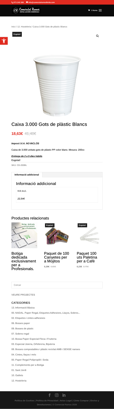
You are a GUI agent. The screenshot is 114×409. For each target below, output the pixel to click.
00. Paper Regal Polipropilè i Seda (29, 360)
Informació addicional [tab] (27, 174)
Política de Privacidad (47, 400)
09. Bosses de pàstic (22, 328)
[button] (4, 41)
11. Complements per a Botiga (27, 365)
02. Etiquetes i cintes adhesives (28, 318)
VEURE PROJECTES (23, 294)
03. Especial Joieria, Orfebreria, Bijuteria (33, 344)
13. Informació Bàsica (23, 307)
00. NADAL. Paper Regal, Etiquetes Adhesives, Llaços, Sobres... (45, 313)
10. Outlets (17, 375)
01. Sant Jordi (18, 370)
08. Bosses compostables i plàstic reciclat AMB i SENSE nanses (45, 349)
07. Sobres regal (20, 333)
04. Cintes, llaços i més (23, 354)
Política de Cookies (24, 400)
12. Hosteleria (24, 26)
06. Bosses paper (20, 323)
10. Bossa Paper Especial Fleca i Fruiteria (33, 339)
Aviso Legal (66, 400)
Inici (13, 26)
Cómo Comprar (81, 400)
